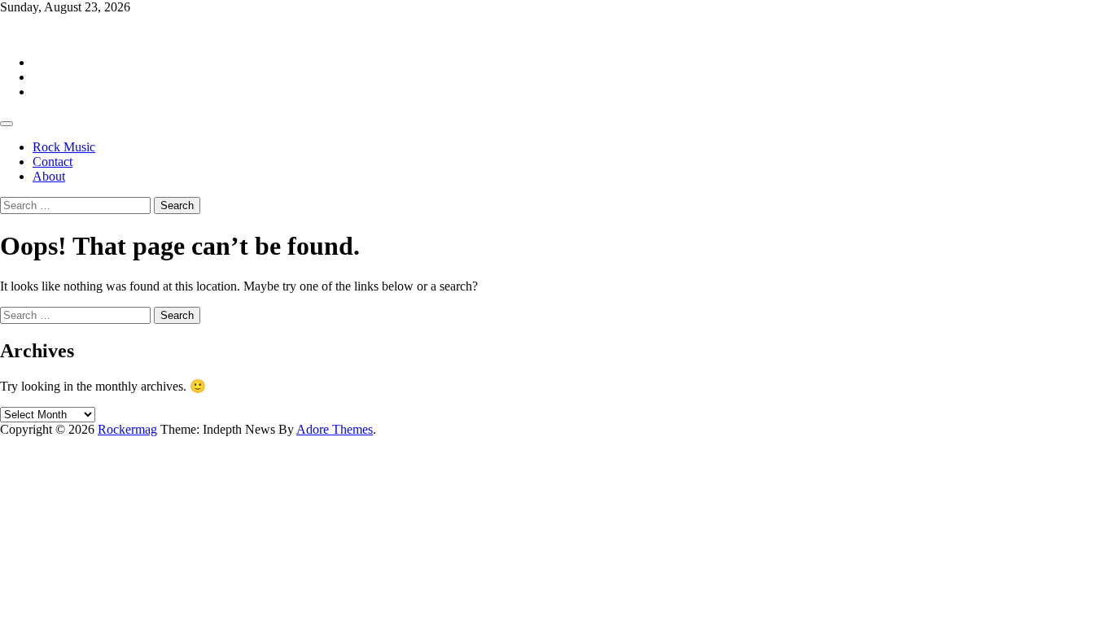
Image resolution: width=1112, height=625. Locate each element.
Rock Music (64, 147)
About (49, 176)
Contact (52, 161)
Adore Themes (334, 429)
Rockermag (29, 35)
